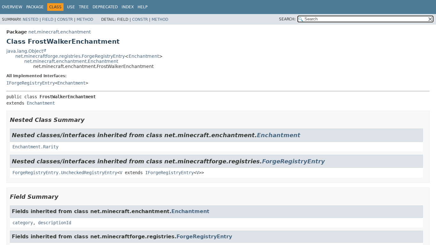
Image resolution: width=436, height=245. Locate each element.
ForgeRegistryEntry (293, 161)
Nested (30, 19)
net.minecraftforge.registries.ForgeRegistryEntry (70, 56)
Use (71, 7)
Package (35, 7)
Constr (65, 19)
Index (128, 7)
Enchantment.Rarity (35, 146)
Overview (12, 7)
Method (85, 19)
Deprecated (105, 7)
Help (142, 7)
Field (47, 19)
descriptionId (54, 222)
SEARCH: (287, 19)
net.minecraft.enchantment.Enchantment (71, 61)
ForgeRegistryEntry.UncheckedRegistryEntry (64, 172)
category (22, 222)
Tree (84, 7)
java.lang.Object (24, 51)
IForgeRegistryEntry (30, 82)
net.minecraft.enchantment (59, 31)
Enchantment (144, 56)
